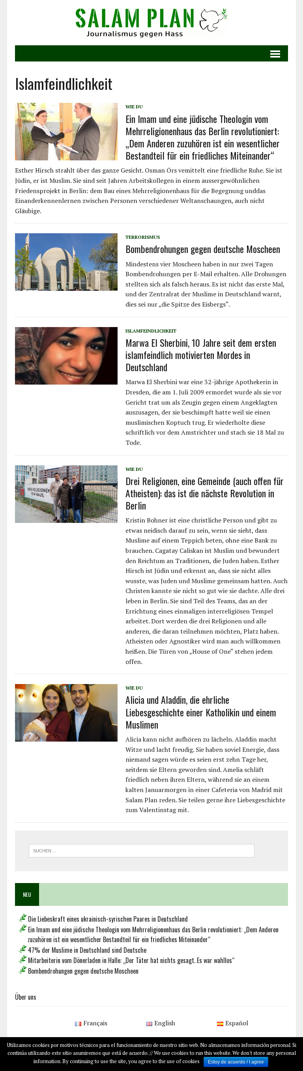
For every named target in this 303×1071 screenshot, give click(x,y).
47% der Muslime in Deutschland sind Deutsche (87, 950)
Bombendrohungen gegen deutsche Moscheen (202, 249)
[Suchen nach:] (141, 850)
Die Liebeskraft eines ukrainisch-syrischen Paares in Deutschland (108, 919)
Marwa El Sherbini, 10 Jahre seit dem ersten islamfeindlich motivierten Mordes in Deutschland (200, 354)
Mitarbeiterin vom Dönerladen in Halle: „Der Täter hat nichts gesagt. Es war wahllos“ (131, 960)
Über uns (25, 997)
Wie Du (134, 107)
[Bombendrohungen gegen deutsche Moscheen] (66, 285)
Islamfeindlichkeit (150, 331)
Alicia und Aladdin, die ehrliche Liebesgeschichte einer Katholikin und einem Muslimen (200, 711)
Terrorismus (142, 237)
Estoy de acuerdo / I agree (236, 1062)
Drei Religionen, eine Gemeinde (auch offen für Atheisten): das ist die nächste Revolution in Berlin (204, 493)
